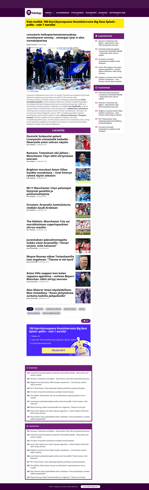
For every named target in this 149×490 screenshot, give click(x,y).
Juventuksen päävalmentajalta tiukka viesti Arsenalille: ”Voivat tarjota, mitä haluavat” (48, 243)
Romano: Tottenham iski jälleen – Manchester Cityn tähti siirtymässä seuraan (50, 156)
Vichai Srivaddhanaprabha (51, 313)
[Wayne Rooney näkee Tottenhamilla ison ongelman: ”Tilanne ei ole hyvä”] (83, 262)
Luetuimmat (34, 426)
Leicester (82, 309)
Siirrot (50, 13)
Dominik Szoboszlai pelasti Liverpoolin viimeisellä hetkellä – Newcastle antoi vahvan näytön (48, 139)
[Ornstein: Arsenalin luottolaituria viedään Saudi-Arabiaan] (83, 210)
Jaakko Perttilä (31, 45)
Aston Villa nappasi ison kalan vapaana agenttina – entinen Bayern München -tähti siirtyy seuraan (50, 276)
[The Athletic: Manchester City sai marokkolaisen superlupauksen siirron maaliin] (83, 227)
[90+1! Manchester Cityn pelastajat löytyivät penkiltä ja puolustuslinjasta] (83, 194)
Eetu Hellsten (31, 145)
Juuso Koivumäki (32, 248)
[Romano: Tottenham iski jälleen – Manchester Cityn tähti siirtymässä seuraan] (83, 158)
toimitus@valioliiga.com (90, 486)
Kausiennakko (62, 13)
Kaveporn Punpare (70, 309)
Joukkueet (103, 13)
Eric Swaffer (39, 309)
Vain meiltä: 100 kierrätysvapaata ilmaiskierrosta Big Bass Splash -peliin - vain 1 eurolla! (71, 23)
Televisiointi (91, 13)
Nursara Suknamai (34, 313)
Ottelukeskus (77, 13)
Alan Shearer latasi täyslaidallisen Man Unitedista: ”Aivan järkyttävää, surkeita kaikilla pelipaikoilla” (50, 293)
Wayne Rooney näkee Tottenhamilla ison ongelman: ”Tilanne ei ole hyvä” (50, 258)
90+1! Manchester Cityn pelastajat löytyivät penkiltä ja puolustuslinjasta (49, 191)
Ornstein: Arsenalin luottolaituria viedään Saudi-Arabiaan (49, 206)
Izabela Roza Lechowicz (53, 309)
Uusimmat (33, 368)
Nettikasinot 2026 (117, 13)
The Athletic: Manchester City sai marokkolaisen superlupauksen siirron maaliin (48, 224)
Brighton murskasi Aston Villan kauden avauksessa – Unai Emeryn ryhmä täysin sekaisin (49, 172)
